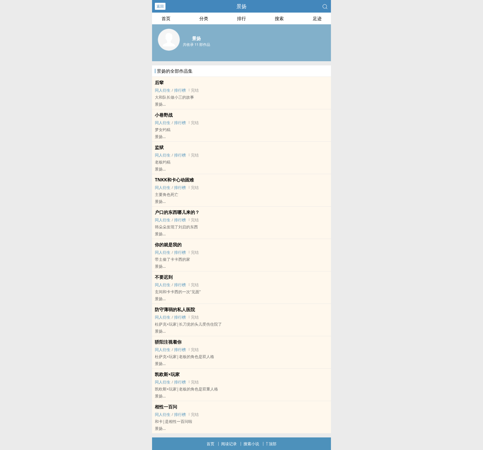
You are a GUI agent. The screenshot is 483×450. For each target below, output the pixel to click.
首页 (166, 18)
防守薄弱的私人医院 (175, 309)
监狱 (159, 147)
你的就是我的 (168, 244)
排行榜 (180, 90)
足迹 (317, 18)
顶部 (272, 443)
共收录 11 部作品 (196, 44)
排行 (241, 18)
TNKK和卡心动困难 (174, 180)
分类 (203, 18)
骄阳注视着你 (168, 342)
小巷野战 (164, 115)
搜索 (279, 18)
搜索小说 (251, 443)
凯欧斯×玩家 (167, 374)
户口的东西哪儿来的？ (177, 212)
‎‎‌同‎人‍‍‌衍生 (163, 90)
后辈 (159, 82)
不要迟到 (164, 277)
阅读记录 (229, 443)
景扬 (241, 6)
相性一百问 (166, 407)
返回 (160, 6)
